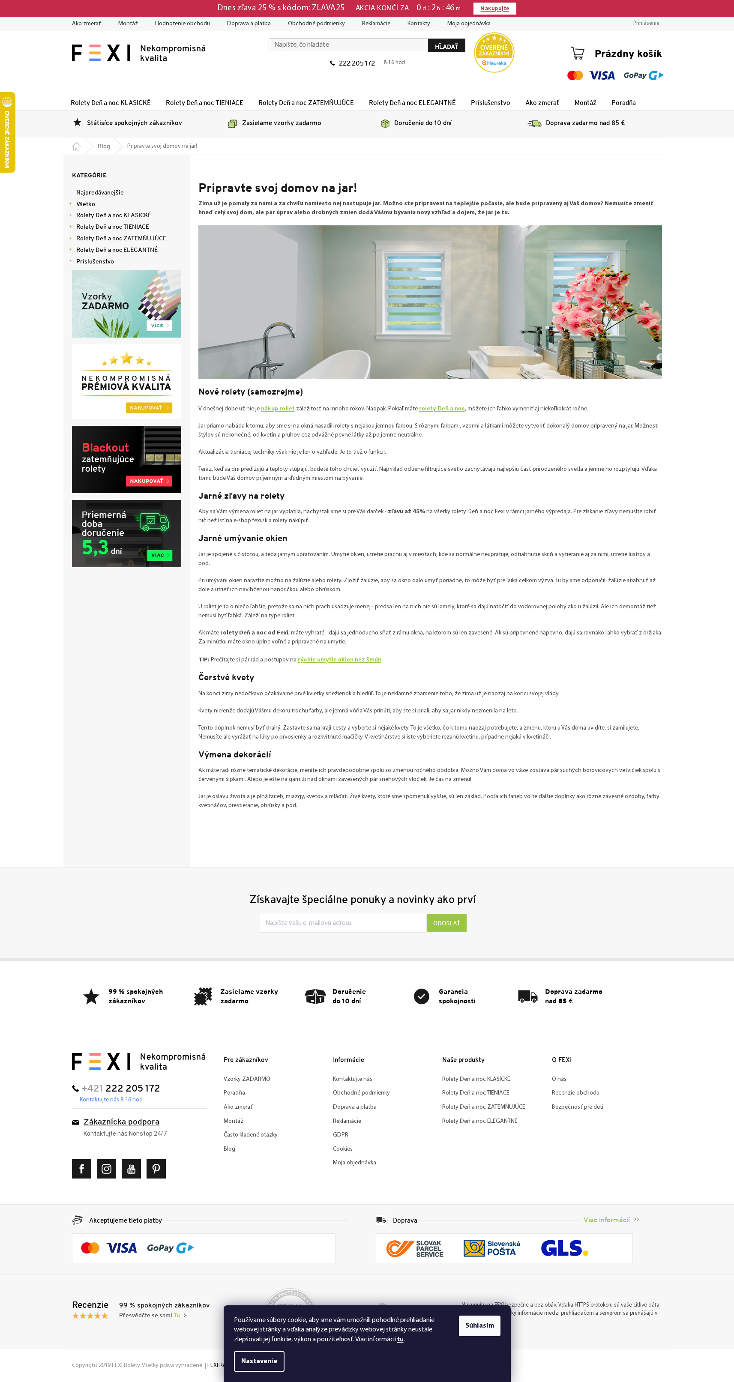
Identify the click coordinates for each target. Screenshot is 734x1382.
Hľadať (446, 46)
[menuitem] (110, 102)
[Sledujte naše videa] (133, 1169)
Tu (177, 1316)
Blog (229, 1149)
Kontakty (418, 24)
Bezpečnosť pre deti (577, 1107)
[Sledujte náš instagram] (108, 1169)
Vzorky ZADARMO (247, 1079)
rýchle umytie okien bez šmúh (339, 659)
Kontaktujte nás (352, 1079)
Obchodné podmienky (316, 24)
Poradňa (234, 1093)
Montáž (128, 24)
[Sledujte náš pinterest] (158, 1169)
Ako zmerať (86, 24)
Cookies (343, 1149)
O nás (559, 1079)
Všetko (85, 204)
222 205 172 (357, 63)
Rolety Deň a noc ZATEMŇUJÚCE (121, 238)
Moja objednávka (469, 24)
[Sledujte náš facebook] (84, 1169)
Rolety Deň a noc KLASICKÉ (113, 215)
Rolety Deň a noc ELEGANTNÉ (117, 250)
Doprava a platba (249, 24)
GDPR (340, 1135)
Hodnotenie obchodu (182, 24)
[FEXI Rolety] (138, 1061)
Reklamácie (376, 24)
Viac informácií (607, 1219)
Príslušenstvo (95, 261)
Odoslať (446, 923)
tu (400, 1338)
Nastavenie (259, 1361)
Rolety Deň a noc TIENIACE (112, 226)
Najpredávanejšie (100, 192)
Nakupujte (494, 8)
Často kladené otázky (251, 1135)
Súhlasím (479, 1325)
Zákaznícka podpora (121, 1123)
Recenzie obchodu (575, 1093)
